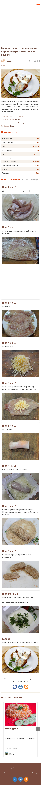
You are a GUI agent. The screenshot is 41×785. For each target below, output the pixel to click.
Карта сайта (17, 773)
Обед (12, 126)
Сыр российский (7, 142)
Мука (3, 154)
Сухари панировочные (10, 158)
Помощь (34, 773)
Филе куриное (23, 123)
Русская (18, 119)
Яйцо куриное (7, 150)
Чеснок (4, 169)
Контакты (26, 773)
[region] (20, 282)
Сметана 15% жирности (10, 165)
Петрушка (5, 173)
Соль (3, 146)
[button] (15, 687)
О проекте (7, 773)
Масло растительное (9, 162)
